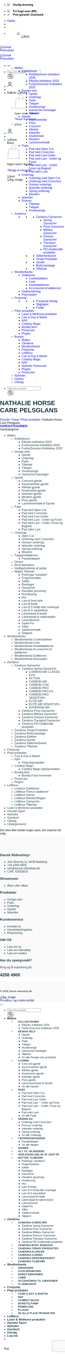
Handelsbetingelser (19, 929)
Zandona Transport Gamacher (41, 720)
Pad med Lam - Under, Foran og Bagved (43, 167)
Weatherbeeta (23, 271)
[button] (17, 92)
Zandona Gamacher (49, 216)
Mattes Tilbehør (24, 571)
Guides (19, 378)
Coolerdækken (38, 278)
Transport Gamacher (50, 244)
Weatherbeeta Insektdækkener (34, 645)
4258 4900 (10, 974)
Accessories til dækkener (45, 288)
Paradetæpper (31, 558)
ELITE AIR (35, 701)
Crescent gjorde (32, 480)
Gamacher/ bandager (42, 110)
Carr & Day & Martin (34, 317)
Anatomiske (36, 135)
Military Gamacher (50, 231)
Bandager (28, 584)
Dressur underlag (40, 184)
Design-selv (29, 90)
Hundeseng (29, 594)
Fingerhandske (31, 577)
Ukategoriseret (16, 824)
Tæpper (34, 103)
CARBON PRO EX (41, 691)
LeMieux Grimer (24, 794)
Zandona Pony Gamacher (38, 710)
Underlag (35, 97)
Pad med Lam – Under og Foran (41, 1102)
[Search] (10, 76)
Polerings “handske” (33, 1160)
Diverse (27, 200)
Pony (32, 122)
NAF (25, 320)
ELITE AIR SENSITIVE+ (44, 704)
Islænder (34, 132)
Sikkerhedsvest (46, 255)
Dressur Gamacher (50, 238)
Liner (32, 281)
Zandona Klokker (25, 736)
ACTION (34, 678)
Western (34, 139)
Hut (24, 597)
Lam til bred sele (32, 600)
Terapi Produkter (46, 259)
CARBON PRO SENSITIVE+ (39, 696)
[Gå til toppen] (1, 1004)
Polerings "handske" (35, 574)
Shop (15, 419)
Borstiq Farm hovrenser (37, 775)
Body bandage (45, 265)
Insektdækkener (39, 284)
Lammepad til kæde (34, 613)
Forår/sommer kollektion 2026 (41, 445)
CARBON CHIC (39, 684)
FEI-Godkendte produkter (53, 251)
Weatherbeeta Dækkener (30, 655)
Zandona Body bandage (30, 733)
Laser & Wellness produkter (39, 314)
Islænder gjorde (32, 493)
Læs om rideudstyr (19, 950)
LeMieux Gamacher (27, 801)
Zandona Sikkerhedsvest (30, 743)
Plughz (26, 333)
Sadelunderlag (31, 291)
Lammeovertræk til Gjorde (38, 503)
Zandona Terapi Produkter (31, 730)
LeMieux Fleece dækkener (31, 791)
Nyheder (19, 375)
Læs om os (14, 946)
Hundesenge (37, 106)
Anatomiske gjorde (34, 490)
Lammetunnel (30, 620)
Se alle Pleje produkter (36, 1313)
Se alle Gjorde (30, 1086)
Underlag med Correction (45, 181)
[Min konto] (9, 86)
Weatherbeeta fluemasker (30, 658)
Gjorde (33, 93)
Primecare (28, 330)
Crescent (34, 126)
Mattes (18, 67)
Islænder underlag (40, 187)
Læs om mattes (17, 953)
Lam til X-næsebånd (34, 610)
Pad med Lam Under (42, 155)
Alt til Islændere (24, 565)
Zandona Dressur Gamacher (40, 717)
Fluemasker (29, 294)
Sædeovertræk (31, 629)
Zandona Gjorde (24, 739)
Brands (19, 336)
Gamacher (28, 587)
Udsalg (19, 382)
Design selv (14, 899)
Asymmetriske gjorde (35, 484)
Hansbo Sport (16, 811)
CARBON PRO (39, 688)
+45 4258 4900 (17, 865)
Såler (25, 626)
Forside (5, 419)
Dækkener (28, 275)
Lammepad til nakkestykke (39, 616)
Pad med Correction (42, 152)
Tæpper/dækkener (26, 555)
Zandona (20, 213)
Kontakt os (14, 926)
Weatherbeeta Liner (27, 642)
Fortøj (40, 307)
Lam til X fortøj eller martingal (40, 607)
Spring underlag (39, 191)
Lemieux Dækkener (27, 788)
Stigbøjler (42, 304)
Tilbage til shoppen (25, 118)
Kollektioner (29, 71)
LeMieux (27, 352)
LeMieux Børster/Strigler (30, 798)
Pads (32, 100)
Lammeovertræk (39, 142)
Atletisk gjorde (31, 487)
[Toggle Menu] (8, 65)
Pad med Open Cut (41, 148)
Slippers (27, 633)
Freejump (20, 297)
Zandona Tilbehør (25, 746)
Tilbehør (34, 113)
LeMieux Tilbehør (25, 804)
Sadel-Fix (28, 623)
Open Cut (28, 535)
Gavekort (13, 817)
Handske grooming (34, 590)
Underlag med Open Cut (44, 178)
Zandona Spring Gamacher (39, 668)
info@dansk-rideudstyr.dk (23, 868)
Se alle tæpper (30, 1144)
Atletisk (33, 129)
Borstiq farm (29, 327)
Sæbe (25, 581)
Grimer (18, 561)
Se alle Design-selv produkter (39, 1057)
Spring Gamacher (50, 222)
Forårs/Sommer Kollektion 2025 (42, 448)
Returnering (14, 932)
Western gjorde (31, 497)
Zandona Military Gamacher (39, 714)
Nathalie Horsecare (34, 365)
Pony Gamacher (53, 226)
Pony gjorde (29, 500)
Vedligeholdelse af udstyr (30, 568)
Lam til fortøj (29, 603)
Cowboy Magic (31, 323)
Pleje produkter (24, 310)
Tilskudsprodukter (33, 762)
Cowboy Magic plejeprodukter (41, 769)
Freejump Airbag (46, 301)
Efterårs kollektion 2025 (44, 80)
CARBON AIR (38, 681)
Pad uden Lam (38, 171)
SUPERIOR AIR (39, 707)
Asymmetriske (38, 119)
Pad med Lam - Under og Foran (42, 519)
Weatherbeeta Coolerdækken (33, 639)
